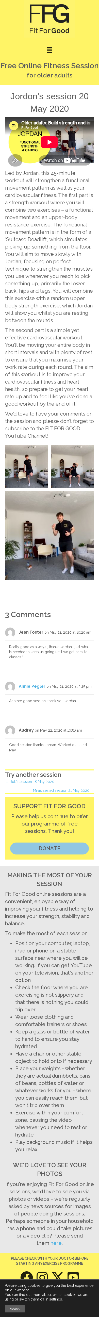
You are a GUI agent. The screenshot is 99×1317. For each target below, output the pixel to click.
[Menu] (49, 50)
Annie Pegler (32, 686)
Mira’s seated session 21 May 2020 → (63, 790)
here (56, 1243)
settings (55, 1299)
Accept (15, 1308)
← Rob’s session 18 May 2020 (29, 782)
